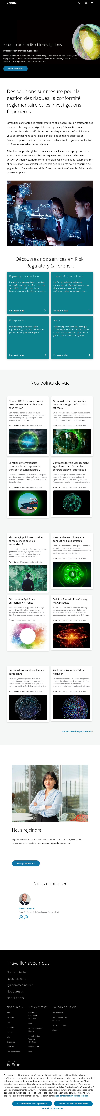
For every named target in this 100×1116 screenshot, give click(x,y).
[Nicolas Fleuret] (25, 899)
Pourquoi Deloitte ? (26, 863)
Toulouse (10, 1047)
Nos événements (58, 1012)
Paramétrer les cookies (52, 1108)
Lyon (8, 1022)
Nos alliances (15, 998)
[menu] (92, 3)
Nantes (9, 1032)
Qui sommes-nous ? (20, 985)
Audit (30, 1023)
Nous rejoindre (16, 979)
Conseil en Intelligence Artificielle (32, 1015)
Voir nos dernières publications (76, 731)
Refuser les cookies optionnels (73, 1103)
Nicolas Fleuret (27, 908)
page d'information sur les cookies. (71, 1095)
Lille (8, 1037)
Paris (8, 1012)
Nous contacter (15, 68)
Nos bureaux (15, 991)
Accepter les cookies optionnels (32, 1103)
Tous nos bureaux (13, 1052)
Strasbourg (11, 1042)
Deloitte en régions (59, 1025)
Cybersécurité (33, 1047)
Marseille (10, 1017)
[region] (50, 1093)
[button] (79, 3)
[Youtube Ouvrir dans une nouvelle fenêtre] (18, 1065)
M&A (30, 1052)
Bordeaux (10, 1027)
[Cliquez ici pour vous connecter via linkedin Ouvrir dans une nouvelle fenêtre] (21, 917)
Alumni (55, 1030)
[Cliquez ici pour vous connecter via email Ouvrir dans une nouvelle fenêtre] (26, 917)
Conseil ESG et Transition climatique (34, 1039)
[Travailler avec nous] (85, 3)
